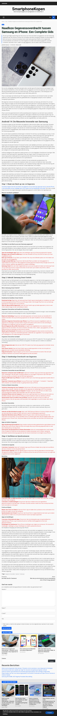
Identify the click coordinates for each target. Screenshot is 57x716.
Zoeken (4, 658)
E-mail (4, 613)
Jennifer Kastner (5, 44)
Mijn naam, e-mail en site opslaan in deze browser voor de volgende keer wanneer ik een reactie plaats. (28, 624)
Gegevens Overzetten (10, 574)
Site (3, 618)
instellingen (5, 714)
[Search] (50, 17)
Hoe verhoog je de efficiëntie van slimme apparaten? (28, 641)
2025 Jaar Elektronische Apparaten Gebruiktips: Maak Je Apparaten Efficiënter (46, 641)
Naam (4, 608)
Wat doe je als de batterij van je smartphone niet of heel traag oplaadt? (42, 578)
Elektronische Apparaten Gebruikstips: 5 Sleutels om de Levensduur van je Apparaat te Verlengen (10, 641)
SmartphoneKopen (28, 9)
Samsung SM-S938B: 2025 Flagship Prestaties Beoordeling (17, 676)
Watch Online (53, 17)
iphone (17, 574)
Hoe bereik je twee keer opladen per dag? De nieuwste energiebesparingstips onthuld (24, 670)
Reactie (4, 589)
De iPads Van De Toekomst (9, 577)
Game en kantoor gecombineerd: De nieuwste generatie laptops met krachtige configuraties (26, 671)
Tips (3, 24)
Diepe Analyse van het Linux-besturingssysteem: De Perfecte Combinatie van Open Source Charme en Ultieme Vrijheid (49, 690)
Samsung (22, 574)
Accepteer (49, 712)
